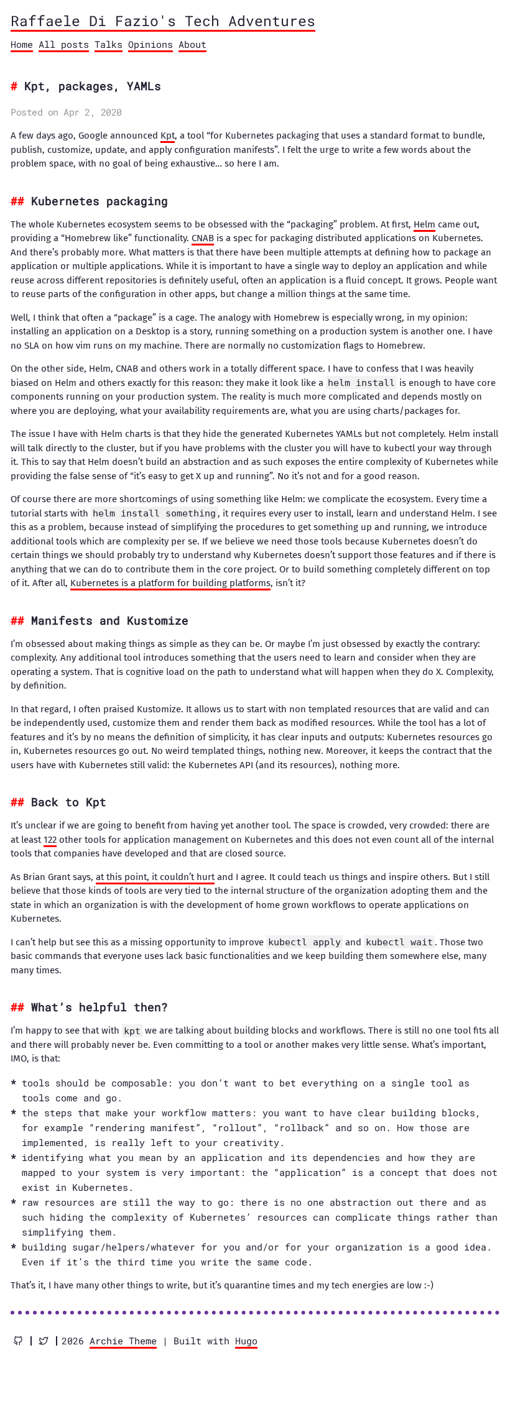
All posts (64, 44)
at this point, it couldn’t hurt (155, 877)
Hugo (246, 1340)
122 (50, 839)
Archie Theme (123, 1340)
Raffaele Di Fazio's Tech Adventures (163, 20)
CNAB (203, 238)
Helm (424, 224)
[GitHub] (18, 1341)
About (192, 44)
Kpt (167, 135)
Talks (109, 44)
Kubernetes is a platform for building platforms (170, 583)
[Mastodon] (43, 1341)
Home (22, 44)
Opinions (150, 44)
